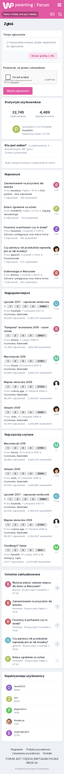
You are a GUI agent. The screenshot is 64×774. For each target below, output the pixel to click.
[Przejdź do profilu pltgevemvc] (9, 710)
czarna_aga (17, 391)
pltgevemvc (20, 709)
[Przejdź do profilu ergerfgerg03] (9, 733)
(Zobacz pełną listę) (16, 152)
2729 (41, 386)
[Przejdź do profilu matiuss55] (56, 547)
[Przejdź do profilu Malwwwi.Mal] (56, 358)
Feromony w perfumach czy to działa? (26, 227)
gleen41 (15, 254)
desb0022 (19, 686)
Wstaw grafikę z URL (42, 55)
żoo (16, 697)
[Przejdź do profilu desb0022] (9, 688)
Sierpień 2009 (12, 407)
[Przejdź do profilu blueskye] (56, 273)
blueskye (16, 190)
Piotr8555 (27, 130)
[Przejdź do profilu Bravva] (56, 185)
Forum (43, 4)
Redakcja (19, 720)
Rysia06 (15, 554)
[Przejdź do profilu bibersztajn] (56, 329)
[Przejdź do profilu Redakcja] (9, 722)
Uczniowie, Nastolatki (16, 314)
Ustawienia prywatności (26, 753)
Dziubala (15, 310)
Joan (13, 416)
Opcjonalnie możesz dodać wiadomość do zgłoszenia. (31, 44)
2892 (41, 335)
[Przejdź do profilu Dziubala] (56, 249)
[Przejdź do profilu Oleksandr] (56, 304)
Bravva (14, 274)
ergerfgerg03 (21, 731)
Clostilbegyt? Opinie (15, 545)
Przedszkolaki (11, 258)
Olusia (14, 365)
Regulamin (17, 749)
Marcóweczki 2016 (15, 356)
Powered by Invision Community (32, 768)
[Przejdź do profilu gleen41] (8, 640)
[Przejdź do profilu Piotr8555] (16, 129)
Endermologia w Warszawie (19, 271)
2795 (41, 361)
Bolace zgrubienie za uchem (20, 207)
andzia (14, 339)
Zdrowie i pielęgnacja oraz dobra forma (26, 234)
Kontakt (47, 753)
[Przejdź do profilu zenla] (56, 229)
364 (40, 550)
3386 (43, 306)
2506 (41, 412)
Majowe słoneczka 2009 (18, 382)
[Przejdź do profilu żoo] (9, 699)
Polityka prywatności (38, 749)
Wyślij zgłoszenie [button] (18, 90)
